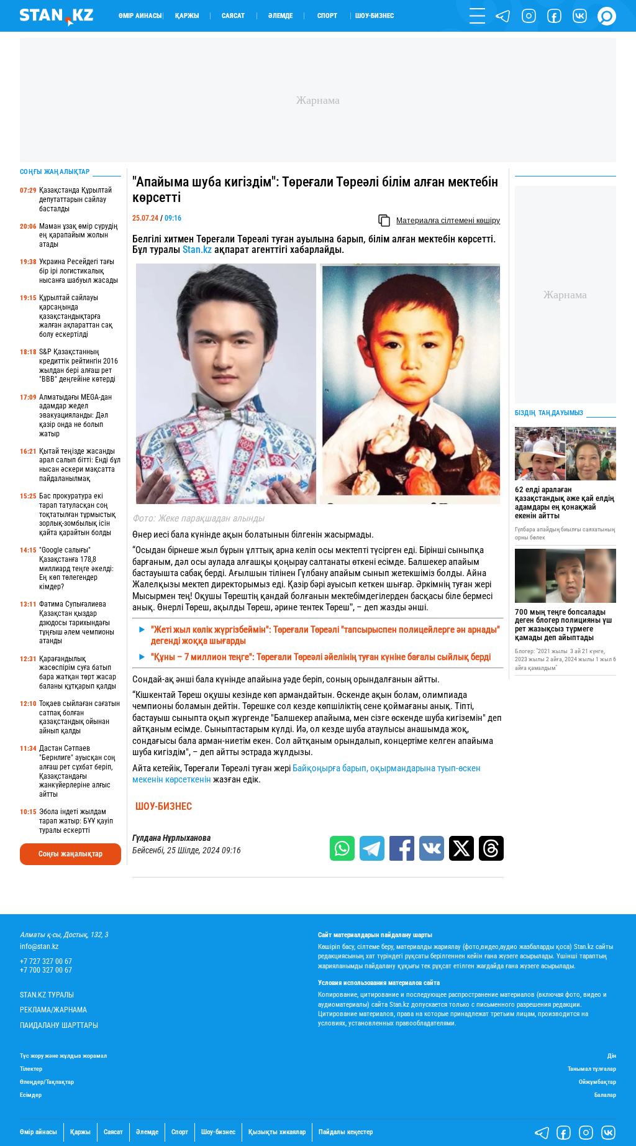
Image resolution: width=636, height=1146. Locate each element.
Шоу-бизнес (374, 15)
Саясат (233, 15)
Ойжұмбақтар (597, 1081)
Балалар (605, 1094)
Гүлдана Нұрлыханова (171, 838)
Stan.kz (197, 249)
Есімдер (31, 1094)
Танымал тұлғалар (592, 1068)
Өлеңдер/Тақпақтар (47, 1081)
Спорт (327, 15)
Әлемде (280, 15)
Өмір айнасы (140, 15)
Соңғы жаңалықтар (70, 854)
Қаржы (187, 15)
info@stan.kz (39, 947)
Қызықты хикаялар (277, 1132)
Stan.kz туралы (47, 995)
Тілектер (31, 1068)
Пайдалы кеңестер (346, 1132)
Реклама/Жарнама (53, 1010)
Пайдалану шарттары (59, 1026)
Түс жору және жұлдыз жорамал (63, 1055)
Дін (611, 1055)
